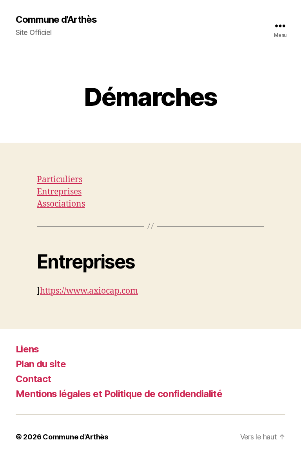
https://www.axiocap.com (89, 291)
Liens (27, 349)
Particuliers (59, 179)
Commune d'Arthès (56, 19)
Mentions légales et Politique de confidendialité (119, 393)
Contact (33, 379)
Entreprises (59, 192)
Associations (61, 204)
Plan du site (41, 364)
